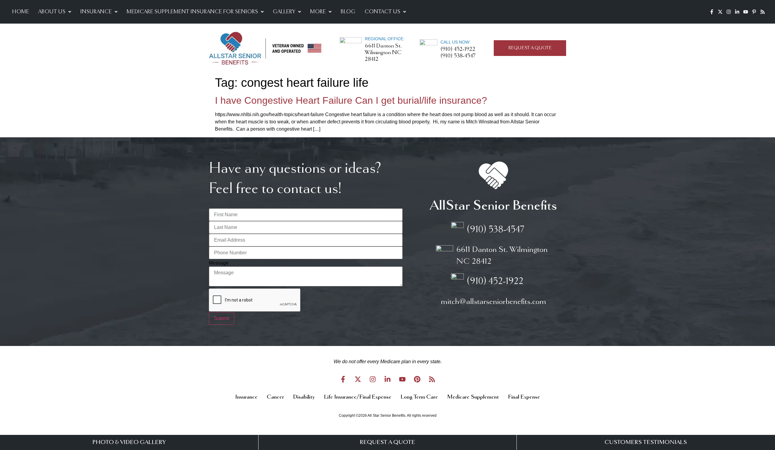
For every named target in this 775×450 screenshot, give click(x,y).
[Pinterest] (417, 379)
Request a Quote (387, 442)
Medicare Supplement (473, 397)
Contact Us (382, 12)
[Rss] (762, 11)
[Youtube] (745, 11)
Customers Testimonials (646, 442)
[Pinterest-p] (754, 11)
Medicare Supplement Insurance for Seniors (192, 12)
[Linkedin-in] (737, 11)
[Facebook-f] (711, 11)
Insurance (96, 12)
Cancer (275, 397)
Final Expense (524, 397)
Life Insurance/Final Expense (357, 397)
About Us (51, 12)
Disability (304, 397)
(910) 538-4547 (458, 56)
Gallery (284, 12)
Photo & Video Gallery (129, 442)
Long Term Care (419, 397)
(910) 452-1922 (457, 49)
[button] (55, 12)
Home (20, 12)
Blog (348, 12)
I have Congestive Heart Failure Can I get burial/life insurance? (351, 100)
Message (219, 263)
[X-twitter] (720, 11)
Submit (221, 318)
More (318, 12)
